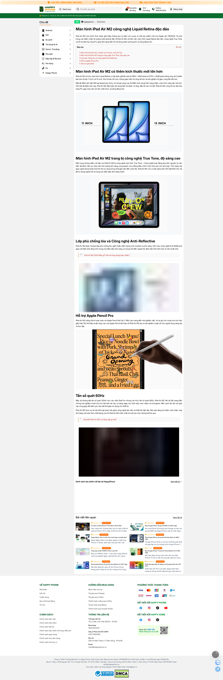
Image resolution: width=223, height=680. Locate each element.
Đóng (178, 47)
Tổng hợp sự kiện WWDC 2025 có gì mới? (104, 551)
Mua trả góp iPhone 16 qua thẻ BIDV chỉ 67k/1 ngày (161, 526)
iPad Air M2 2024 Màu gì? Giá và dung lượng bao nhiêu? (107, 255)
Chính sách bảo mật (47, 619)
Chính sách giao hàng (48, 634)
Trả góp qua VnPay (95, 597)
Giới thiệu (43, 589)
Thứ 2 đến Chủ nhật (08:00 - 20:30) (102, 621)
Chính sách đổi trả (46, 627)
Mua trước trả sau (95, 589)
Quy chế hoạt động (47, 601)
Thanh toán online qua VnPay (100, 601)
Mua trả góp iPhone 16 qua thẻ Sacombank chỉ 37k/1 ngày (109, 564)
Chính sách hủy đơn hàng (49, 638)
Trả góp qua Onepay (96, 593)
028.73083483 (94, 634)
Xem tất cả (175, 481)
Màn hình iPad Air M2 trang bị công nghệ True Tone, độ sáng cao (104, 55)
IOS (58, 15)
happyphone (88, 22)
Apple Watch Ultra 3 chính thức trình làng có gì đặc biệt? (109, 537)
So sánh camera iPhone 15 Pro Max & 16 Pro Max (106, 526)
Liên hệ (42, 593)
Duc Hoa (95, 534)
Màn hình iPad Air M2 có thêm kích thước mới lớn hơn (100, 53)
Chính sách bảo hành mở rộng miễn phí (55, 630)
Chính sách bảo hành (48, 623)
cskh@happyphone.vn (97, 647)
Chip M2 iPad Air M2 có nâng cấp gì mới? (100, 419)
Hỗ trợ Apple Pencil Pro (88, 61)
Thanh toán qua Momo (97, 605)
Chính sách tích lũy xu (48, 642)
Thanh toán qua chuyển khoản (100, 609)
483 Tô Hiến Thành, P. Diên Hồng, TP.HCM (105, 641)
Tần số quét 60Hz (86, 64)
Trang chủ (45, 15)
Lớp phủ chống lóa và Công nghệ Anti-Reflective (98, 58)
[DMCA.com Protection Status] (122, 674)
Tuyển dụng (44, 597)
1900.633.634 (94, 628)
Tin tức (52, 15)
